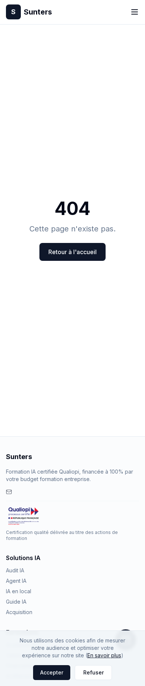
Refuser (93, 672)
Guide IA (16, 601)
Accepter (51, 672)
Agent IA (16, 581)
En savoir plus (104, 655)
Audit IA (15, 570)
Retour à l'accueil (72, 252)
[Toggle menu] (134, 11)
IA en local (18, 591)
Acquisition (19, 612)
